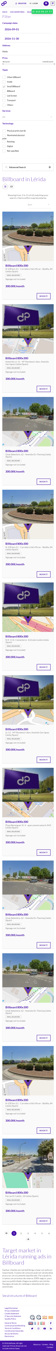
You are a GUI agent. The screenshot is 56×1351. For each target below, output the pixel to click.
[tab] (28, 167)
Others (10, 105)
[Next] (28, 1239)
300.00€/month (14, 286)
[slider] (3, 64)
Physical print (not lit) (16, 131)
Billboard (11, 91)
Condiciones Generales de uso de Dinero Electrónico (14, 1333)
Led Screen (12, 95)
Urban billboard (14, 77)
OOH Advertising (17, 12)
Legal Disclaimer (11, 1308)
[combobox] (28, 117)
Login (35, 3)
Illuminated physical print (13, 137)
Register (22, 3)
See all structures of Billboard (19, 1295)
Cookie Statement (12, 1313)
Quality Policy (10, 1319)
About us (37, 1344)
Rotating (11, 141)
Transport (11, 100)
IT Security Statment (13, 1316)
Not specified (13, 151)
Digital (10, 146)
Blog (51, 1344)
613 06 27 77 (43, 11)
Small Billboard (13, 86)
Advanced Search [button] (17, 167)
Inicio (4, 12)
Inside (9, 82)
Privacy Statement (12, 1311)
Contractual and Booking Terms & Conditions (15, 1326)
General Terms (10, 1323)
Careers (45, 1344)
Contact (50, 1347)
